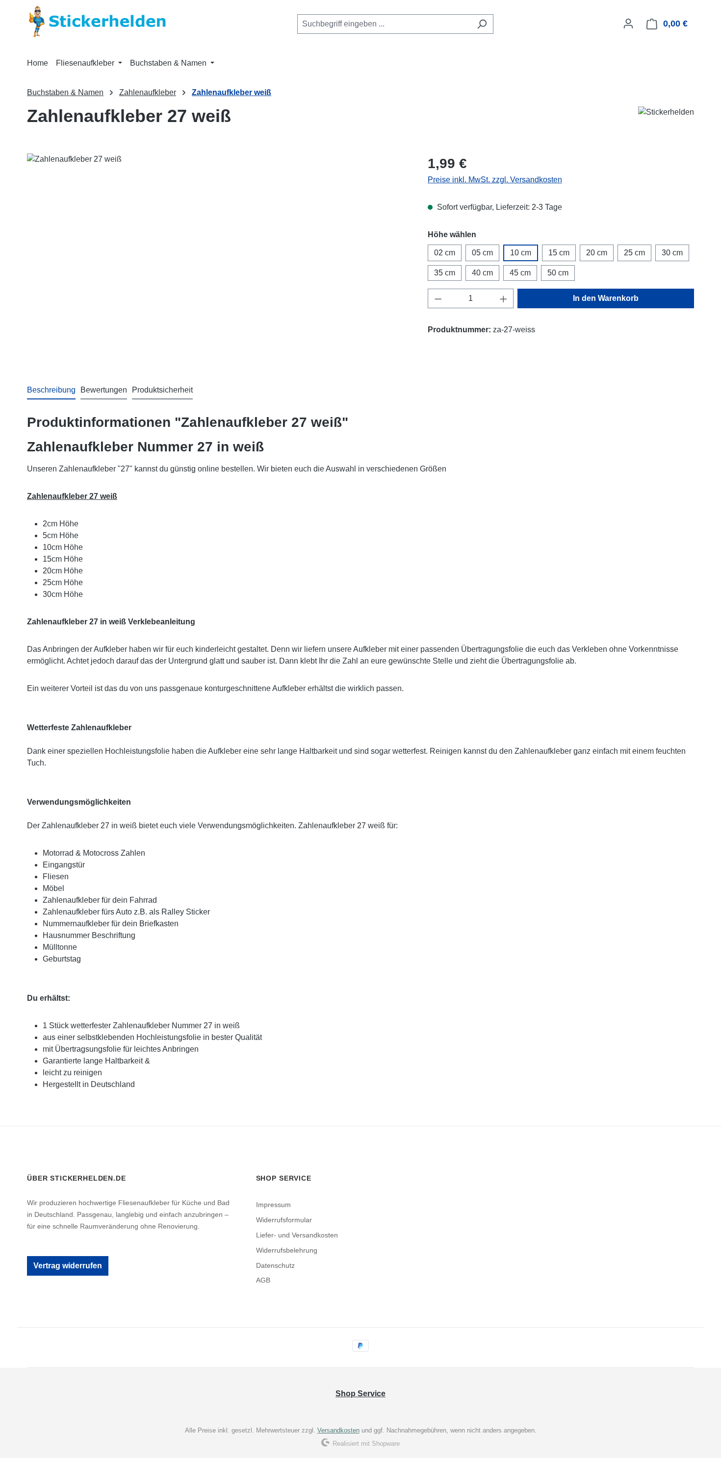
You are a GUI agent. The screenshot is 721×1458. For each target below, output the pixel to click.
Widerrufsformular (284, 1220)
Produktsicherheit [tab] (162, 390)
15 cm (558, 252)
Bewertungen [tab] (103, 390)
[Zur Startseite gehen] (100, 22)
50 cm (557, 273)
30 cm (672, 252)
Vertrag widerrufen (67, 1265)
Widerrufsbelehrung (286, 1250)
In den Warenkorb (606, 298)
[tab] (51, 390)
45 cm (520, 273)
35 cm (444, 273)
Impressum (273, 1205)
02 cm (444, 252)
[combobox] (384, 24)
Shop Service (360, 1393)
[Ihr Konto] (628, 23)
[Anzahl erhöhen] (503, 298)
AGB (263, 1280)
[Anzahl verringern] (438, 298)
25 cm (634, 252)
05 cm (482, 252)
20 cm (596, 252)
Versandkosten (338, 1430)
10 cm (520, 252)
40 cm (482, 273)
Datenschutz (275, 1265)
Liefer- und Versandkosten (297, 1235)
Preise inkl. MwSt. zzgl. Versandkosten (495, 179)
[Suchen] (481, 24)
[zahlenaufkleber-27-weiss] (217, 258)
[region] (217, 258)
